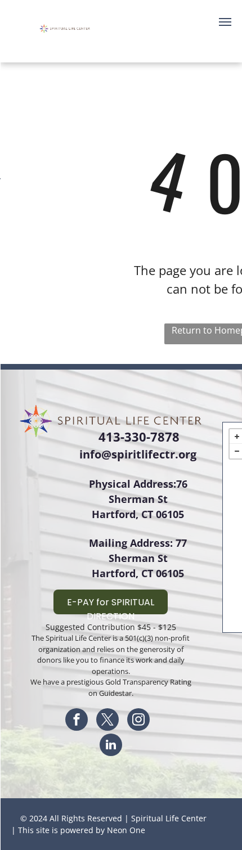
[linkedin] (111, 746)
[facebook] (76, 721)
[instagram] (138, 721)
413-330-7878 (139, 436)
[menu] (225, 22)
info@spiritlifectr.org (137, 454)
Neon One (126, 830)
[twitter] (107, 721)
